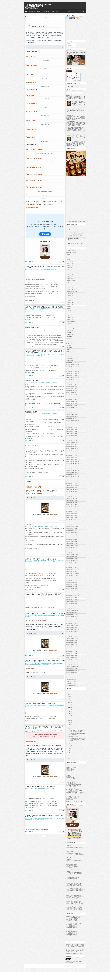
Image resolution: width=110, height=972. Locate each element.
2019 (69, 704)
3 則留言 (54, 328)
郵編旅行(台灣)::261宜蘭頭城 (71, 414)
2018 (69, 705)
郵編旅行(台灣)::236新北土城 (71, 399)
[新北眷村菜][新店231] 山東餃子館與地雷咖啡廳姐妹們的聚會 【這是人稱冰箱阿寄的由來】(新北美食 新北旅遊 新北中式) (76, 114)
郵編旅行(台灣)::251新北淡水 (71, 409)
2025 (69, 692)
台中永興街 (68, 306)
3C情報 (38, 11)
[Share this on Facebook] (28, 261)
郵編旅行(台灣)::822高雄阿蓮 (71, 618)
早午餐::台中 (58, 663)
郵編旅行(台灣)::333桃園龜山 (71, 444)
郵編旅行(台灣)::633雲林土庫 (71, 558)
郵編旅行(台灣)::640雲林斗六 (71, 560)
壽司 (45, 561)
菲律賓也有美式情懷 (31, 445)
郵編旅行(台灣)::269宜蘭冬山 (71, 427)
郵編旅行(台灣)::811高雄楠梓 (71, 612)
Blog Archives (79, 92)
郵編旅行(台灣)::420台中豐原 (71, 485)
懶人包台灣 (27, 14)
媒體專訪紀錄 (68, 334)
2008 (69, 724)
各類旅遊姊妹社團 (54, 11)
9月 (69, 746)
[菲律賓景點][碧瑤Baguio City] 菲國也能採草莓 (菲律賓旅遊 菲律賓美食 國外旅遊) (44, 266)
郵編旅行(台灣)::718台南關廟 (71, 584)
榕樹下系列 (47, 664)
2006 (69, 755)
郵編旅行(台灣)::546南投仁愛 (71, 534)
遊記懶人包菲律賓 (69, 360)
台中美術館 (49, 705)
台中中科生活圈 (69, 267)
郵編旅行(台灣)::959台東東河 (71, 659)
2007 (69, 726)
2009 (69, 722)
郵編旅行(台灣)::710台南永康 (71, 580)
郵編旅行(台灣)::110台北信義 (71, 375)
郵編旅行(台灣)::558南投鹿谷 (71, 539)
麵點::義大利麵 (32, 597)
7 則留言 (57, 17)
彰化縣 (41, 355)
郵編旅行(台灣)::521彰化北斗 (71, 521)
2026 (69, 691)
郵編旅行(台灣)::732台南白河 (71, 595)
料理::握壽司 (58, 560)
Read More (62, 261)
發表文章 (69, 43)
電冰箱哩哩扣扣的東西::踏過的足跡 (47, 446)
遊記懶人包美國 (37, 819)
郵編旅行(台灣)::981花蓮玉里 (71, 674)
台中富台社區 (68, 282)
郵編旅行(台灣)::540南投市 (71, 528)
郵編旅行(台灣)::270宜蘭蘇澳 (71, 429)
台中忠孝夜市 (49, 663)
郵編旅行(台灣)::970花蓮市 (71, 661)
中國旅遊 (68, 259)
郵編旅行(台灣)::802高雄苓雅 (71, 603)
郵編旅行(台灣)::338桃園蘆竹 (71, 446)
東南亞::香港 (68, 347)
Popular (68, 92)
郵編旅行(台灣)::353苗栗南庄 (71, 450)
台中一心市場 (68, 263)
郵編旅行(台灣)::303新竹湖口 (71, 435)
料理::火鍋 (47, 354)
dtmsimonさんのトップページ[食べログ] (75, 243)
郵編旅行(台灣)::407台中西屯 (71, 472)
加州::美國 (42, 818)
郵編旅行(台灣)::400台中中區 (37, 309)
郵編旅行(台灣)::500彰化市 (31, 355)
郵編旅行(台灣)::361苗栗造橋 (71, 457)
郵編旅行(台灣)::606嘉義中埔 (71, 545)
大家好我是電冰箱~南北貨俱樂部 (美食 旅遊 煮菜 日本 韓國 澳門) (38, 5)
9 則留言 (56, 482)
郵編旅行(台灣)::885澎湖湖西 (71, 636)
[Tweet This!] (29, 261)
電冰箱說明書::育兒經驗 (70, 685)
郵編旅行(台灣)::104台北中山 (71, 366)
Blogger (83, 221)
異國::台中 (59, 705)
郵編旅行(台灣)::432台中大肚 (71, 498)
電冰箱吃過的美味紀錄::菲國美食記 (46, 482)
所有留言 (69, 45)
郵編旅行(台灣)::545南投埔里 (71, 532)
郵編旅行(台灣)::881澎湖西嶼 (71, 631)
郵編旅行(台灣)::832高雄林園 (71, 625)
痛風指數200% (29, 481)
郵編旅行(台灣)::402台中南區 (39, 664)
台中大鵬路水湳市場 (70, 280)
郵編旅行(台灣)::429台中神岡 (71, 496)
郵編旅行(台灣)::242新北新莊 (71, 405)
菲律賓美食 (49, 328)
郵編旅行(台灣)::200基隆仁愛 (71, 386)
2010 (69, 720)
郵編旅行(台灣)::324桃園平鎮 (71, 440)
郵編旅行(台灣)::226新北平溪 (71, 390)
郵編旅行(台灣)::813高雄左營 (71, 614)
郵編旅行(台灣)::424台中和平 (71, 489)
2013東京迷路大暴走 (70, 252)
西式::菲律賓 (42, 595)
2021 (69, 700)
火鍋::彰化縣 (43, 354)
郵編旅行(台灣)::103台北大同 (71, 364)
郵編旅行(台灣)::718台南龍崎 (71, 586)
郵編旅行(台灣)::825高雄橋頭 (71, 623)
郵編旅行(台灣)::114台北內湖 (71, 381)
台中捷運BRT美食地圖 (70, 291)
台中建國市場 (68, 287)
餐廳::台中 (48, 561)
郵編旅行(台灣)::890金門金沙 (71, 638)
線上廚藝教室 (32, 11)
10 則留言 (43, 819)
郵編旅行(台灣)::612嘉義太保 (71, 547)
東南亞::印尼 (68, 338)
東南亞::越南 (68, 345)
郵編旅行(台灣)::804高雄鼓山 (71, 608)
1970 (69, 758)
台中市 (62, 308)
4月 (69, 752)
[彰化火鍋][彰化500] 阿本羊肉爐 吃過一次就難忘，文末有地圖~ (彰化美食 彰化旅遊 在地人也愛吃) (44, 351)
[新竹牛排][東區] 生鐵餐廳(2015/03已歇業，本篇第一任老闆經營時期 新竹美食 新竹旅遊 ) (44, 727)
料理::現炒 (60, 354)
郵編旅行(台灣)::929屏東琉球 (71, 649)
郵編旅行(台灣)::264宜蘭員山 (71, 418)
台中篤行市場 (68, 319)
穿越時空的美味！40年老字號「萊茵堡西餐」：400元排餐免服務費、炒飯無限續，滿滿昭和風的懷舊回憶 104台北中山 (78, 138)
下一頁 (50, 835)
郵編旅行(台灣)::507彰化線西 (71, 517)
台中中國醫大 (68, 265)
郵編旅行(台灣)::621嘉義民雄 (71, 552)
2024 (69, 694)
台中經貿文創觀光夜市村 (71, 321)
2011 (69, 718)
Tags (73, 92)
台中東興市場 (68, 302)
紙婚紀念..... (68, 95)
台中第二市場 (68, 315)
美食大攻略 (68, 349)
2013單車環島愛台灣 (70, 250)
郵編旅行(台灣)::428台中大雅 (71, 493)
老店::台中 (30, 309)
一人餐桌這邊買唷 (52, 514)
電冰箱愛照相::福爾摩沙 (70, 679)
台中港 (67, 308)
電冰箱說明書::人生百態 (70, 683)
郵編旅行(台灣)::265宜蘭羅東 (71, 420)
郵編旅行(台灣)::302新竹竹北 (71, 433)
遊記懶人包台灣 (69, 353)
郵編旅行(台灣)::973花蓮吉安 (71, 668)
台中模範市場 (68, 304)
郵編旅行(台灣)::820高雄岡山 (71, 616)
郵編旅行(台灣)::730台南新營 (71, 593)
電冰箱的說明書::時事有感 (71, 681)
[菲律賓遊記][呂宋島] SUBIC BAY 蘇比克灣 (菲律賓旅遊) (40, 786)
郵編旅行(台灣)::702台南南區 (71, 573)
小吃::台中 (48, 308)
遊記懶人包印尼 (69, 351)
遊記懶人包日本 (69, 356)
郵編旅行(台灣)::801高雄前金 (71, 601)
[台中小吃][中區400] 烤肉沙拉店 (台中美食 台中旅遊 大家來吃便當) (44, 307)
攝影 (54, 17)
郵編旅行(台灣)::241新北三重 (71, 403)
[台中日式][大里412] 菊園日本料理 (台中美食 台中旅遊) (40, 559)
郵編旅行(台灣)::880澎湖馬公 (71, 629)
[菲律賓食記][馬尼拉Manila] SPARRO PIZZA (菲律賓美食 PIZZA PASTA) (43, 594)
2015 (69, 711)
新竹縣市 (28, 731)
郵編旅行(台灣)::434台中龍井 (71, 502)
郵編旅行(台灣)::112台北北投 (71, 379)
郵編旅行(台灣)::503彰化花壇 (71, 513)
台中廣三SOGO (69, 285)
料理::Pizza (53, 595)
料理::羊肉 (51, 354)
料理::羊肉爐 (56, 354)
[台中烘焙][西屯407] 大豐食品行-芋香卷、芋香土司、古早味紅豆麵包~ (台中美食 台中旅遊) (75, 128)
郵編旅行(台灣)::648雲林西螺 (71, 562)
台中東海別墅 (68, 300)
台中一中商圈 (68, 261)
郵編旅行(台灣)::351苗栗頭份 (71, 448)
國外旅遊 (48, 17)
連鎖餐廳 (28, 561)
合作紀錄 (68, 332)
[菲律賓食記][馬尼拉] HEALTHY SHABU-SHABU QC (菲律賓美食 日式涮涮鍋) (45, 613)
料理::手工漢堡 (56, 818)
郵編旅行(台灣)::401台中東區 (71, 461)
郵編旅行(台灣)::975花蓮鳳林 (71, 672)
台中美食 (48, 560)
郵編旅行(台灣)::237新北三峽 (71, 401)
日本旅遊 (68, 336)
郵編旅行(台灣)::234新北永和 (71, 394)
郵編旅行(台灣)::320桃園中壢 (71, 437)
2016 (69, 709)
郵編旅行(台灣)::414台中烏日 (71, 483)
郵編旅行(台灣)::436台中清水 (71, 506)
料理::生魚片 (53, 560)
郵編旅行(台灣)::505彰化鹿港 (71, 515)
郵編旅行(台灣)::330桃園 (70, 442)
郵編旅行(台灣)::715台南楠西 (71, 582)
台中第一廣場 (68, 310)
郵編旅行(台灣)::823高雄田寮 (71, 621)
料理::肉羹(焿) (31, 664)
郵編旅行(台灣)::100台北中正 (71, 362)
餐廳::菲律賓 (27, 616)
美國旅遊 (51, 818)
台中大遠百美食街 (69, 278)
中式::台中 (55, 308)
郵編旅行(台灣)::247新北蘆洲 (71, 407)
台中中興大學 (68, 269)
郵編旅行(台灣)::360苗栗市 (71, 455)
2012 (69, 717)
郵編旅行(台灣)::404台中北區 (71, 468)
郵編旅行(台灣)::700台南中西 (71, 569)
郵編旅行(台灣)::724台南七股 (71, 590)
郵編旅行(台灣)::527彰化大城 (71, 526)
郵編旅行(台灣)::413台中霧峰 (71, 481)
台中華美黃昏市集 (69, 328)
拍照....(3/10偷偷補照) (70, 121)
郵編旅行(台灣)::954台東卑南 (71, 657)
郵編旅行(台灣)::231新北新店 (71, 392)
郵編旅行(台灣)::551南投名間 (71, 537)
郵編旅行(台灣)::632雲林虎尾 (71, 556)
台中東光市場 (68, 297)
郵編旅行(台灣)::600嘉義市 (71, 541)
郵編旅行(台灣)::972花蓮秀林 (71, 666)
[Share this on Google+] (31, 261)
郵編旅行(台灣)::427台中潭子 (71, 491)
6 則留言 (52, 664)
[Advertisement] (45, 850)
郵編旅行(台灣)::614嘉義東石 (71, 549)
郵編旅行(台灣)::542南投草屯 (71, 530)
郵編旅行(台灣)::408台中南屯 (71, 474)
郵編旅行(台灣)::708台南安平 (71, 577)
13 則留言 (34, 731)
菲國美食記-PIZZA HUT (31, 412)
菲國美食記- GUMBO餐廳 (31, 380)
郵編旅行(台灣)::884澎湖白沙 (71, 633)
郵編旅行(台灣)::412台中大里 (39, 561)
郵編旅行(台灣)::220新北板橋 (71, 388)
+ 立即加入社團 (45, 234)
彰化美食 (38, 355)
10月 (70, 745)
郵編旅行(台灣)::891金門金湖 (71, 640)
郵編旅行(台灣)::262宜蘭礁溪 (71, 416)
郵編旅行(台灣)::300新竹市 (58, 730)
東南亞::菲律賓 (43, 17)
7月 (69, 750)
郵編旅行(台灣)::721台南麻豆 (71, 588)
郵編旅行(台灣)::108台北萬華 (71, 373)
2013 (69, 715)
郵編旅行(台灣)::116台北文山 (71, 384)
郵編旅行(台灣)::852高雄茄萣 (71, 627)
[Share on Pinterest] (32, 261)
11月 (70, 743)
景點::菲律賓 (52, 269)
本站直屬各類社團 (45, 11)
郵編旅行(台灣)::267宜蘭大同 (71, 422)
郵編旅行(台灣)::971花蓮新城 (71, 664)
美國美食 (48, 818)
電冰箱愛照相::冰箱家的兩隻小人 (72, 677)
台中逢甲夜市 (68, 330)
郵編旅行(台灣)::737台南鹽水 (71, 599)
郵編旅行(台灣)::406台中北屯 (71, 470)
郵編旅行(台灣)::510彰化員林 (71, 519)
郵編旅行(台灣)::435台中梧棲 (71, 504)
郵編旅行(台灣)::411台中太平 (71, 476)
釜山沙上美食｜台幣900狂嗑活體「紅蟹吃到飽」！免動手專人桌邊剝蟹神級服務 (78, 102)
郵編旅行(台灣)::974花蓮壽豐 (71, 670)
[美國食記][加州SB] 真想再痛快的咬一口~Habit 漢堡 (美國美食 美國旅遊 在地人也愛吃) (45, 815)
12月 (70, 727)
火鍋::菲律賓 (47, 615)
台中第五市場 (68, 317)
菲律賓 (51, 17)
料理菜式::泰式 (54, 705)
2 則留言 (54, 382)
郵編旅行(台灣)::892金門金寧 (71, 642)
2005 (69, 756)
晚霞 (26, 16)
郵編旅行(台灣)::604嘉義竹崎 (71, 543)
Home (26, 11)
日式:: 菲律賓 (42, 615)
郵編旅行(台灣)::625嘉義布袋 (71, 554)
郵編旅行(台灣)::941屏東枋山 (71, 651)
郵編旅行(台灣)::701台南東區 (71, 571)
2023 (69, 696)
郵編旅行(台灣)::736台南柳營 (71, 597)
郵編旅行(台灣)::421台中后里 (71, 487)
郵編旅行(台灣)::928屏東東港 (71, 646)
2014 (69, 713)
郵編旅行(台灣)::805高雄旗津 (71, 610)
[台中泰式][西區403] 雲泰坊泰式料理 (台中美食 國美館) (40, 703)
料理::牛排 (50, 730)
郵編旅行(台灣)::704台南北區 (71, 575)
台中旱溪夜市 (68, 295)
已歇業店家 (42, 730)
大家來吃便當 (43, 308)
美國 (45, 818)
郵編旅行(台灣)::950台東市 (71, 653)
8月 (69, 748)
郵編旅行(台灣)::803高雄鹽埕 (71, 605)
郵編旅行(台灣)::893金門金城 (71, 644)
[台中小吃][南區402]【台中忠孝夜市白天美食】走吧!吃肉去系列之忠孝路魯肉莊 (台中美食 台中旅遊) (45, 660)
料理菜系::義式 (58, 595)
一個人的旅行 (68, 254)
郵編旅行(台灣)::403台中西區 (71, 465)
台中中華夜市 (68, 272)
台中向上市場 (68, 276)
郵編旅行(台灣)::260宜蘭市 (71, 412)
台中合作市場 (68, 274)
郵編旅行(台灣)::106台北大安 (71, 371)
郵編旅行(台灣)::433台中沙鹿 (71, 500)
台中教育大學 (68, 293)
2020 (69, 702)
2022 (69, 698)
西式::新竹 (46, 730)
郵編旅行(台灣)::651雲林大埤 (71, 567)
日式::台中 (59, 308)
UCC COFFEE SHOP (29, 524)
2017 (69, 707)
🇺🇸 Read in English (31, 47)
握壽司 (32, 561)
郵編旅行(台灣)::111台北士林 (71, 377)
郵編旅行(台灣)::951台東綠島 (71, 655)
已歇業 (51, 308)
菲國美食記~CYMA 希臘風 (32, 327)
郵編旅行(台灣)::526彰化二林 (71, 524)
